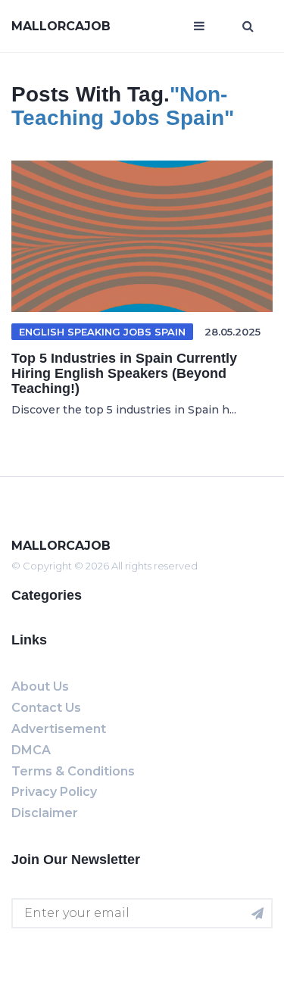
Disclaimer (44, 813)
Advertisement (58, 729)
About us (40, 686)
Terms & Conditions (73, 771)
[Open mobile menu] (199, 26)
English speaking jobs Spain (102, 332)
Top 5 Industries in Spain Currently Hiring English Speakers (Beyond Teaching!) (124, 373)
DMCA (31, 750)
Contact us (46, 707)
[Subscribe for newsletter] (257, 913)
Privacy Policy (54, 792)
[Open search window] (248, 26)
